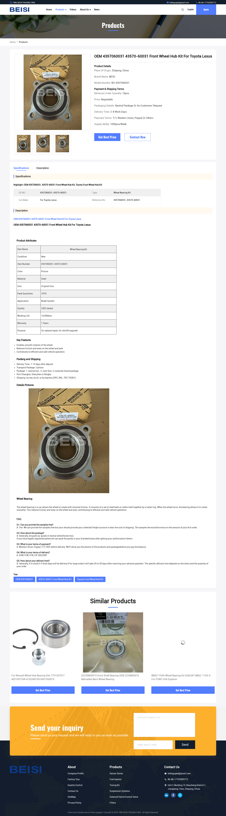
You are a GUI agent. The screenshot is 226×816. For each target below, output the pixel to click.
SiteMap (72, 797)
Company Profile (76, 773)
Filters (113, 803)
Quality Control (75, 785)
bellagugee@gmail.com (179, 3)
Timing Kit (115, 785)
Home (49, 9)
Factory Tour (74, 779)
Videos (73, 9)
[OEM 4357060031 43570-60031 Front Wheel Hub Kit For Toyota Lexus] (52, 92)
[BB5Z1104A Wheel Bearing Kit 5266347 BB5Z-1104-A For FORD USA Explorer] (113, 642)
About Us (84, 9)
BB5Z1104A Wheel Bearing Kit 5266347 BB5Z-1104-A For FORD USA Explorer (110, 677)
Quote (206, 9)
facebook (173, 795)
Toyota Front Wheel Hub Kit (90, 579)
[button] (15, 649)
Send (185, 744)
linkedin (166, 795)
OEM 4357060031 (24, 579)
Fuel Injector (116, 779)
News (96, 9)
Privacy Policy (74, 803)
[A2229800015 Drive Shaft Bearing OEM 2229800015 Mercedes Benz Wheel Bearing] (43, 642)
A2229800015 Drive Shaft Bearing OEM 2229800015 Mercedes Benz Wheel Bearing (40, 677)
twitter (180, 795)
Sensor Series (116, 773)
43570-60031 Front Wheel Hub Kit (55, 579)
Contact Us (73, 791)
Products (60, 9)
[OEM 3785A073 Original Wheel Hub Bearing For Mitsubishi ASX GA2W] (183, 642)
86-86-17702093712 (207, 3)
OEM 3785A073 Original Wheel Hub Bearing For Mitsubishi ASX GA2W (177, 677)
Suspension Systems (120, 791)
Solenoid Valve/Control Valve (124, 797)
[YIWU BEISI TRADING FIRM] (19, 9)
